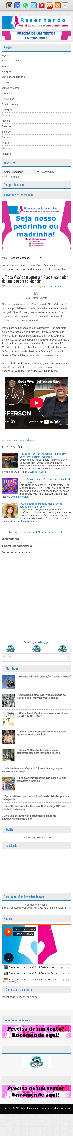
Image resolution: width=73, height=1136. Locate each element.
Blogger (44, 642)
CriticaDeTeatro (10, 87)
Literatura (7, 109)
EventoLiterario (10, 104)
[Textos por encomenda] (36, 39)
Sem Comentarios (52, 286)
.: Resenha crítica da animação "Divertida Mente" (44, 676)
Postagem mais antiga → (53, 532)
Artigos (6, 66)
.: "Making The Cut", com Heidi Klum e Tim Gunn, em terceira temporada (42, 455)
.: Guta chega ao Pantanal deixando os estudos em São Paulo (40, 505)
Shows (6, 137)
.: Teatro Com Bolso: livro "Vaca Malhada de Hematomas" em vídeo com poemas (41, 696)
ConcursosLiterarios (13, 76)
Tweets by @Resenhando (36, 837)
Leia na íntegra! (37, 471)
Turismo (6, 153)
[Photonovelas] (36, 651)
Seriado (6, 131)
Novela (6, 120)
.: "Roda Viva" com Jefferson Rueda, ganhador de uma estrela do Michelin (35, 279)
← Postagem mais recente (20, 532)
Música (6, 115)
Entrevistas (8, 98)
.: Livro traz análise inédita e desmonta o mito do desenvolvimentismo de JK (29, 817)
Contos (6, 82)
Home (6, 265)
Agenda (6, 55)
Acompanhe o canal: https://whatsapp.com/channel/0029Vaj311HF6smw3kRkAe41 (36, 907)
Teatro (5, 142)
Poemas (6, 126)
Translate (14, 176)
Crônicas (7, 93)
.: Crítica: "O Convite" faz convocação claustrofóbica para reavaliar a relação (38, 751)
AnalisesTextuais (11, 60)
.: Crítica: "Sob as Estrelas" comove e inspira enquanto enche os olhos (41, 733)
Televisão (7, 148)
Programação (19, 265)
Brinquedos (8, 71)
